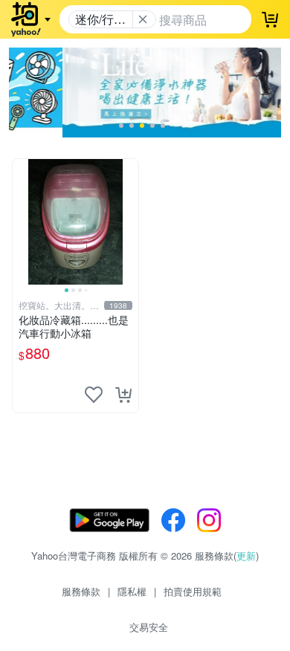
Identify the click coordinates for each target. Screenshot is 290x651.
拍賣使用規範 (193, 591)
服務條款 (81, 591)
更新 (246, 555)
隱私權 (131, 591)
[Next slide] (128, 221)
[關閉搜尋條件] (142, 19)
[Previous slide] (22, 221)
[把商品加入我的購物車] (123, 395)
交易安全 (148, 627)
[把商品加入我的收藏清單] (94, 395)
